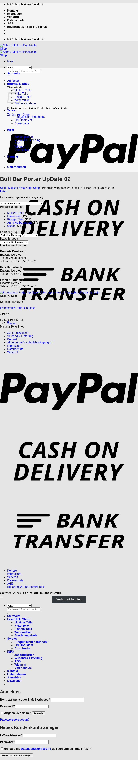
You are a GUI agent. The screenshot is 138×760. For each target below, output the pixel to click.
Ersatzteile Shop (18, 83)
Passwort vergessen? (15, 719)
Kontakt (12, 10)
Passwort (7, 706)
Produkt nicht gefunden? (29, 116)
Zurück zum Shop (18, 114)
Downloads (21, 123)
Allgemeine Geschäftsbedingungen (29, 342)
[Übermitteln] (8, 613)
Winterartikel (22, 100)
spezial (11, 225)
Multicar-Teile (22, 90)
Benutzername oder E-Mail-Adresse (25, 699)
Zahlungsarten (23, 136)
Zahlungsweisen (17, 332)
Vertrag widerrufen (69, 599)
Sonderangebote (25, 103)
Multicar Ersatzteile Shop (24, 187)
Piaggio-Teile (22, 96)
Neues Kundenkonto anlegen (16, 755)
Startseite (13, 73)
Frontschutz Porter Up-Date (17, 307)
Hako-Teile (21, 93)
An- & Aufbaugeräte (19, 222)
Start (3, 187)
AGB (10, 23)
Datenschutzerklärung (36, 748)
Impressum (14, 13)
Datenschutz (15, 20)
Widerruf (13, 17)
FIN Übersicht (23, 120)
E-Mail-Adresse (11, 735)
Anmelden (39, 713)
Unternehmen (16, 166)
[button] (10, 61)
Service (12, 110)
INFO (10, 130)
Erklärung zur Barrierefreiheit (27, 26)
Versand (12, 323)
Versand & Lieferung (27, 140)
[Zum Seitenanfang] (1, 597)
